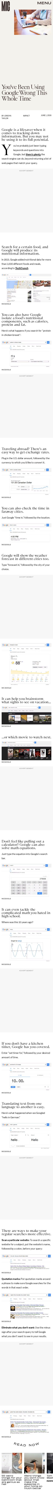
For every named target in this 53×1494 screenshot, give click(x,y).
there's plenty (33, 154)
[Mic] (6, 6)
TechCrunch (21, 268)
